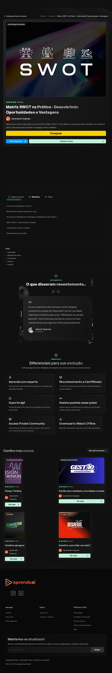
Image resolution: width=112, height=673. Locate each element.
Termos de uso (79, 621)
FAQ (75, 629)
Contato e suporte (47, 617)
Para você (9, 617)
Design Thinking (13, 491)
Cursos (51, 16)
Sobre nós (43, 613)
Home (43, 16)
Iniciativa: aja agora (14, 545)
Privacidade (78, 613)
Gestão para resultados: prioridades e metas (81, 491)
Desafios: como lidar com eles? (74, 545)
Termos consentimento (82, 625)
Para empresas (11, 621)
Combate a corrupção (82, 617)
